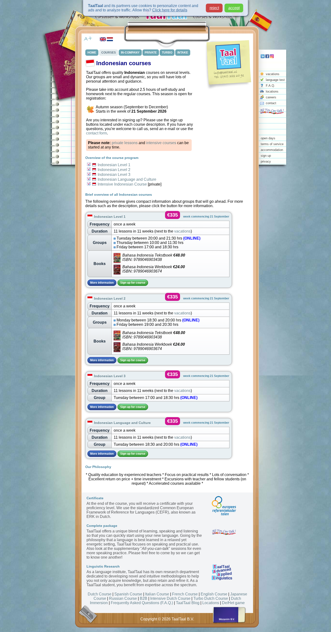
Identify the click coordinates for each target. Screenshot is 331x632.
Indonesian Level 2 (114, 170)
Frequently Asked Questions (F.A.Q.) (142, 603)
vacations (272, 74)
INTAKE (182, 52)
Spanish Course (128, 594)
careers (271, 97)
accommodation (272, 150)
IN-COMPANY (130, 52)
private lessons (125, 143)
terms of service (272, 144)
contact (271, 103)
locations (272, 91)
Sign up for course (132, 282)
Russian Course (123, 598)
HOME (91, 52)
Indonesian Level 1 (114, 165)
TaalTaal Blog (187, 603)
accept (234, 8)
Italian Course (157, 594)
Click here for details (169, 10)
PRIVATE (151, 52)
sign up (266, 155)
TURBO (167, 52)
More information (102, 282)
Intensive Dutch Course (170, 598)
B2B (143, 598)
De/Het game (233, 603)
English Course (214, 594)
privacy (266, 161)
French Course (185, 594)
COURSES (108, 52)
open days (268, 138)
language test (275, 80)
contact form (96, 133)
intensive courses (161, 143)
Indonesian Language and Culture (127, 179)
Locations (210, 603)
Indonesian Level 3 (114, 174)
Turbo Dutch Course (210, 598)
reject (214, 8)
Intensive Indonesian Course (122, 184)
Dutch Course (99, 594)
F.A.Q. (270, 85)
